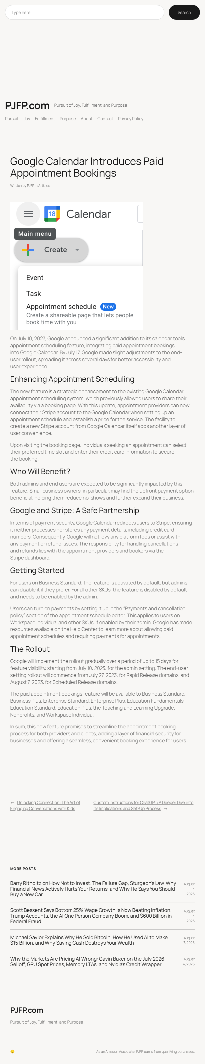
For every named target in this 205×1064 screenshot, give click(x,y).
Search (184, 12)
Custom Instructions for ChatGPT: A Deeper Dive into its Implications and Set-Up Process (144, 805)
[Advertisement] (102, 59)
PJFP (30, 185)
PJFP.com (27, 105)
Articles (44, 185)
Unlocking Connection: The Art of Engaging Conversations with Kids (45, 805)
